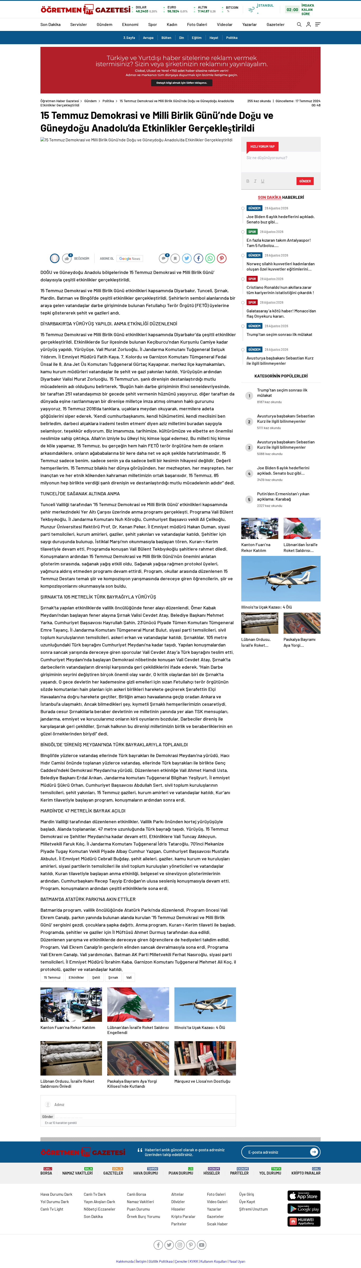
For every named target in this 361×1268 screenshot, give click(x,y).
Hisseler (211, 1171)
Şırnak (113, 977)
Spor (152, 24)
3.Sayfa (129, 37)
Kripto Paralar (306, 1171)
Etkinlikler (76, 977)
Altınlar (177, 1194)
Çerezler (181, 1261)
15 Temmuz (52, 977)
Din (181, 37)
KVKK (194, 1261)
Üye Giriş (246, 1194)
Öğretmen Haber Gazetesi (59, 101)
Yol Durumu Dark (54, 1201)
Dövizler (178, 1201)
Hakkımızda (125, 1261)
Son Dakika (50, 24)
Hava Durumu (145, 1171)
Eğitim (197, 37)
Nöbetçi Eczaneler (99, 1209)
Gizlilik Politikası (161, 1261)
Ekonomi (130, 24)
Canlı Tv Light (51, 1209)
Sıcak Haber (217, 1223)
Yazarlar (249, 24)
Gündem (104, 24)
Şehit (96, 977)
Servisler (78, 24)
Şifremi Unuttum (253, 1209)
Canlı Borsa (136, 1194)
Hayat (214, 37)
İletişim (141, 1261)
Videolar (225, 24)
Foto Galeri (197, 24)
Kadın (172, 24)
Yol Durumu (270, 1171)
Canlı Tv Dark (95, 1194)
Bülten (166, 37)
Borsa (46, 1171)
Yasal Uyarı (237, 1261)
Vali (129, 977)
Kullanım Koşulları (213, 1261)
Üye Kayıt (247, 1201)
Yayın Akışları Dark (99, 1201)
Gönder (47, 1116)
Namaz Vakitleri (77, 1171)
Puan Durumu (181, 1171)
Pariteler (239, 1171)
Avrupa (148, 37)
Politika (232, 37)
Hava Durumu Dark (56, 1194)
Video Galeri (217, 1201)
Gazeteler (276, 24)
